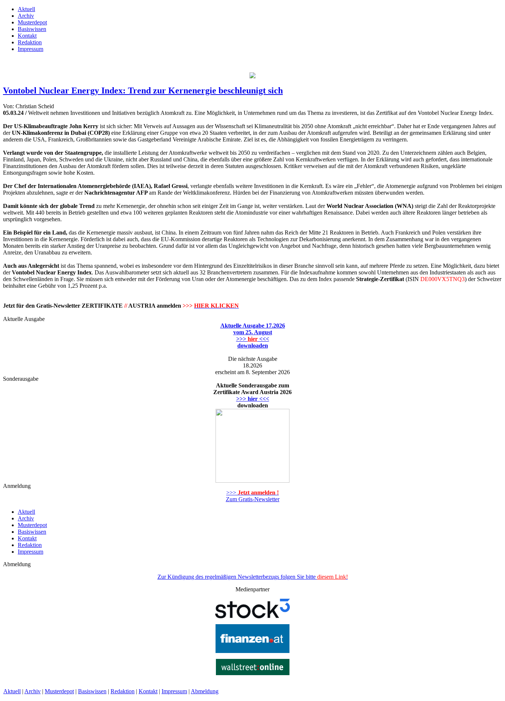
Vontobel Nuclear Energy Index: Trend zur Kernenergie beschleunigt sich (143, 90)
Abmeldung (204, 691)
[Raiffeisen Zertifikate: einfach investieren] (252, 76)
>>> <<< (252, 399)
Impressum (174, 691)
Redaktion (123, 691)
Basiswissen (92, 691)
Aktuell (12, 691)
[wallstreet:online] (252, 673)
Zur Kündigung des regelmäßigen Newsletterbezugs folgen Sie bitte (252, 577)
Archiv (32, 691)
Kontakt (148, 691)
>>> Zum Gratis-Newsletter (252, 495)
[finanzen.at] (252, 651)
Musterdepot (59, 691)
